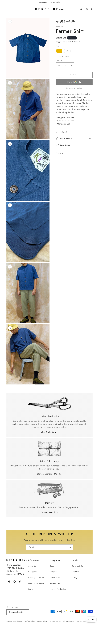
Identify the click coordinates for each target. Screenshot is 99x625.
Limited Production (58, 589)
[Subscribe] (70, 547)
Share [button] (61, 153)
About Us (32, 566)
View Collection (48, 432)
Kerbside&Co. (77, 566)
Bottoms (53, 571)
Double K (76, 571)
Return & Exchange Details (48, 473)
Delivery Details (48, 512)
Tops (52, 566)
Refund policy (30, 621)
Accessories (55, 583)
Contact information (83, 621)
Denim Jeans (55, 577)
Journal (31, 589)
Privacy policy (42, 621)
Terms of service (55, 621)
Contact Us (32, 571)
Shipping (59, 42)
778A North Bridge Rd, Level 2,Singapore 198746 (15, 571)
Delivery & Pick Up (36, 577)
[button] (5, 9)
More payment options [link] (74, 88)
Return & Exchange (36, 583)
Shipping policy (68, 621)
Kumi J (74, 577)
